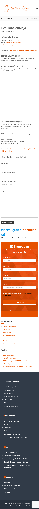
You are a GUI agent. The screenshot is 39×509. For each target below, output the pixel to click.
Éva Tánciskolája (17, 503)
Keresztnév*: (7, 266)
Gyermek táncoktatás (9, 335)
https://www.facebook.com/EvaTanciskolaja (22, 50)
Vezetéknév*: (7, 257)
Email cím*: (6, 284)
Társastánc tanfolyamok (9, 358)
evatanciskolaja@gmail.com (10, 45)
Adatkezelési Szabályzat (12, 485)
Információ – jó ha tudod (12, 434)
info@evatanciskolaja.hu (14, 42)
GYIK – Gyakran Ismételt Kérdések (15, 437)
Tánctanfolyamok (8, 329)
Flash (8, 506)
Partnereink (8, 482)
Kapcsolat (7, 492)
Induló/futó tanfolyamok (11, 421)
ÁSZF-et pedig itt (6, 151)
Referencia (7, 427)
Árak (5, 431)
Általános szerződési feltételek (14, 489)
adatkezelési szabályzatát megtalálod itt (22, 149)
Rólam (6, 424)
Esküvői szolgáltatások (9, 326)
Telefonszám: (7, 275)
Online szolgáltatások (9, 344)
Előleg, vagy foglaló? (9, 355)
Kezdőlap (29, 230)
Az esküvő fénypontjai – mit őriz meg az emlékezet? (17, 367)
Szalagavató (6, 338)
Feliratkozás (19, 302)
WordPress (29, 506)
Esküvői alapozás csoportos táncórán (13, 364)
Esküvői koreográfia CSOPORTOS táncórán (15, 361)
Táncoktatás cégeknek (9, 341)
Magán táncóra (7, 332)
